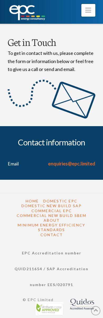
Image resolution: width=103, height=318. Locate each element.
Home (32, 201)
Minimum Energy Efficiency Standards (51, 227)
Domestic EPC (60, 201)
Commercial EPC (51, 210)
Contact (51, 234)
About (52, 220)
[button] (88, 10)
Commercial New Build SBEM (51, 215)
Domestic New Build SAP (51, 205)
